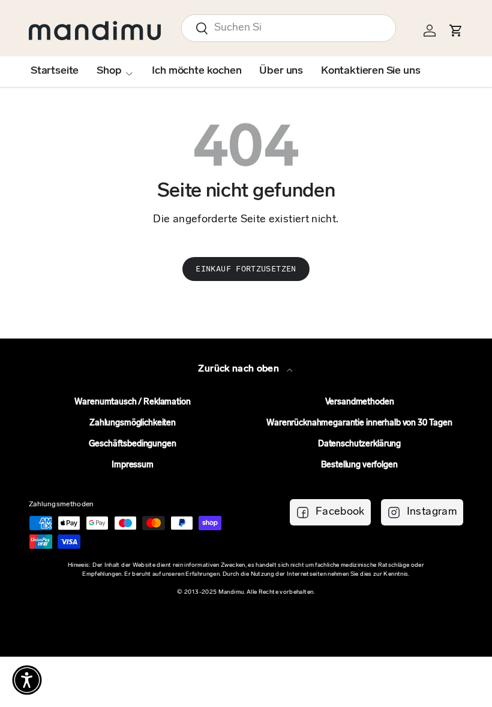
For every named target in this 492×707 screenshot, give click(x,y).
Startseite (55, 71)
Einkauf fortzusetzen (246, 269)
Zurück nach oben (239, 369)
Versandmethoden (359, 402)
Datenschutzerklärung (359, 444)
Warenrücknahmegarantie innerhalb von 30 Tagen (359, 423)
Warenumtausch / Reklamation (132, 402)
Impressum (133, 465)
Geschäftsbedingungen (132, 444)
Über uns (281, 71)
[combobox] (288, 28)
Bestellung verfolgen (359, 465)
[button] (27, 680)
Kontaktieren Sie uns (370, 71)
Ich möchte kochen (196, 71)
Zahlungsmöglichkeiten (132, 423)
